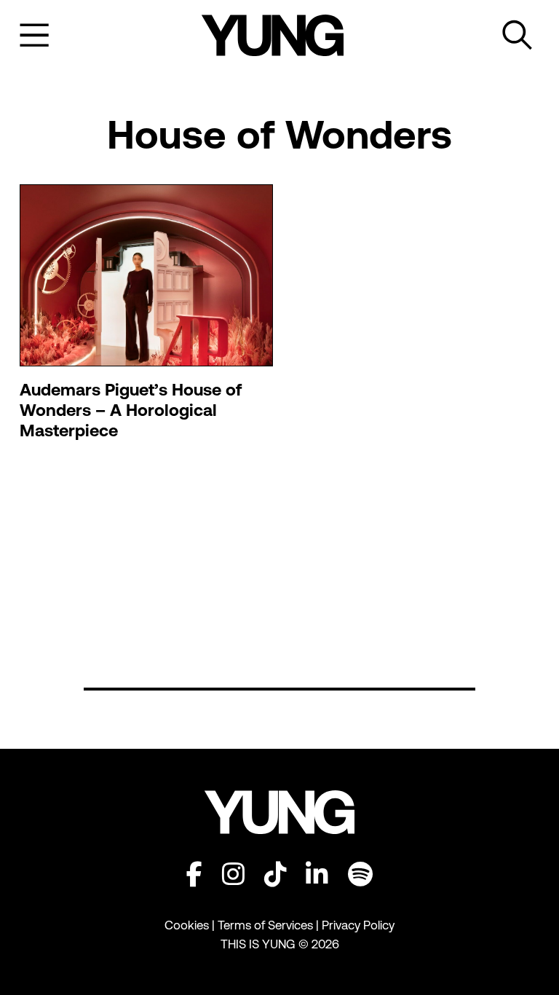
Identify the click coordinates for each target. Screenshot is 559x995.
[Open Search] (517, 36)
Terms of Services (265, 925)
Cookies (188, 925)
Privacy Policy (358, 925)
